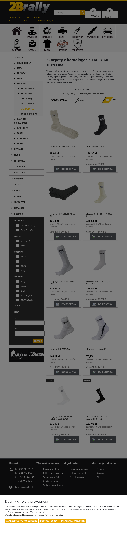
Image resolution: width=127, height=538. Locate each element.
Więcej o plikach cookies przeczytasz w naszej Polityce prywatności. (34, 515)
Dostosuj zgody (48, 521)
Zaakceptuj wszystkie (73, 521)
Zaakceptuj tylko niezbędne (21, 521)
